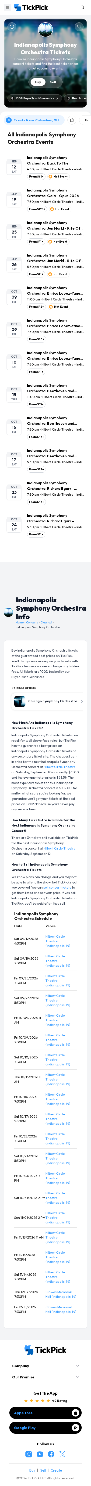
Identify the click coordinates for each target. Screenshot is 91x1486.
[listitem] (45, 167)
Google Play (25, 1427)
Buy (38, 82)
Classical (46, 622)
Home (20, 622)
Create (56, 1470)
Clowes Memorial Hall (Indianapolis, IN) (61, 1294)
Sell (53, 82)
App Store (23, 1412)
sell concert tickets (57, 887)
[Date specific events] (71, 120)
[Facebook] (51, 1454)
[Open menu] (7, 7)
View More (45, 554)
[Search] (81, 7)
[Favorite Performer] (79, 26)
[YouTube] (40, 1454)
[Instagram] (28, 1454)
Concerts (32, 622)
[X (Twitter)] (62, 1454)
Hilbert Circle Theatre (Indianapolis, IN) (58, 941)
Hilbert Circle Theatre (60, 767)
